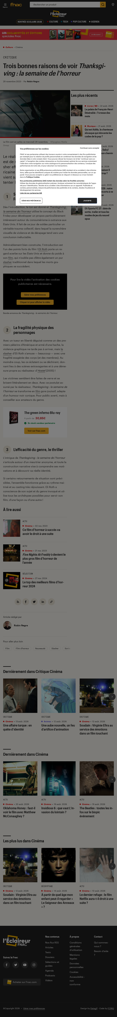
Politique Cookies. (33, 177)
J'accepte (87, 200)
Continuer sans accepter (89, 148)
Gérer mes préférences (31, 200)
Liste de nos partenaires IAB (31, 193)
